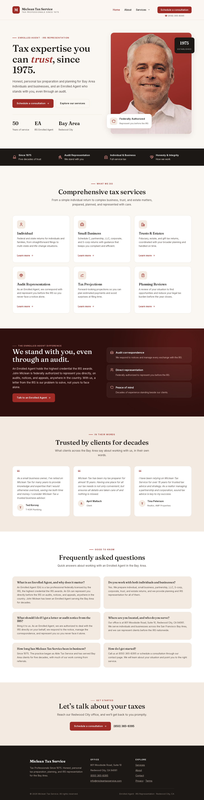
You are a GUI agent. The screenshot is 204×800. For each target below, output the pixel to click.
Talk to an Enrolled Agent (32, 397)
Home (116, 9)
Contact (139, 775)
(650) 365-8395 (176, 16)
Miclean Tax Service (37, 9)
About (127, 9)
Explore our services (72, 103)
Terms (148, 780)
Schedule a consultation (174, 9)
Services (141, 9)
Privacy (139, 780)
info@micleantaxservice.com (106, 780)
